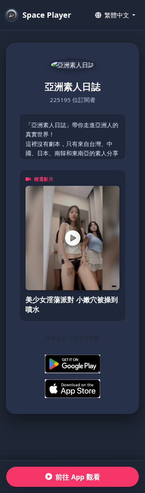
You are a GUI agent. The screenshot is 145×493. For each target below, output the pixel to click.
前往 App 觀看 (77, 476)
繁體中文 (117, 15)
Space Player (46, 15)
